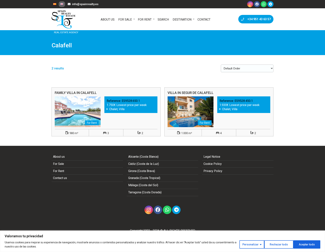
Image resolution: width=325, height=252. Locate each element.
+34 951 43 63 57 (258, 19)
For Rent (145, 19)
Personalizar (250, 244)
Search (163, 19)
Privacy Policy (213, 171)
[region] (162, 241)
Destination (182, 19)
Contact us (60, 178)
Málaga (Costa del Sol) (143, 185)
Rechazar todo (279, 244)
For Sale (125, 19)
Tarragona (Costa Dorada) (145, 192)
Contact (203, 19)
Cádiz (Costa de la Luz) (143, 164)
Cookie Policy (213, 164)
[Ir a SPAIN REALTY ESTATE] (64, 19)
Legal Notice (212, 156)
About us (108, 19)
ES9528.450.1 (244, 100)
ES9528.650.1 (131, 100)
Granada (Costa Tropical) (144, 178)
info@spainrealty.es (85, 4)
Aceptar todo (307, 244)
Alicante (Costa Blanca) (143, 156)
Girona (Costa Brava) (141, 171)
